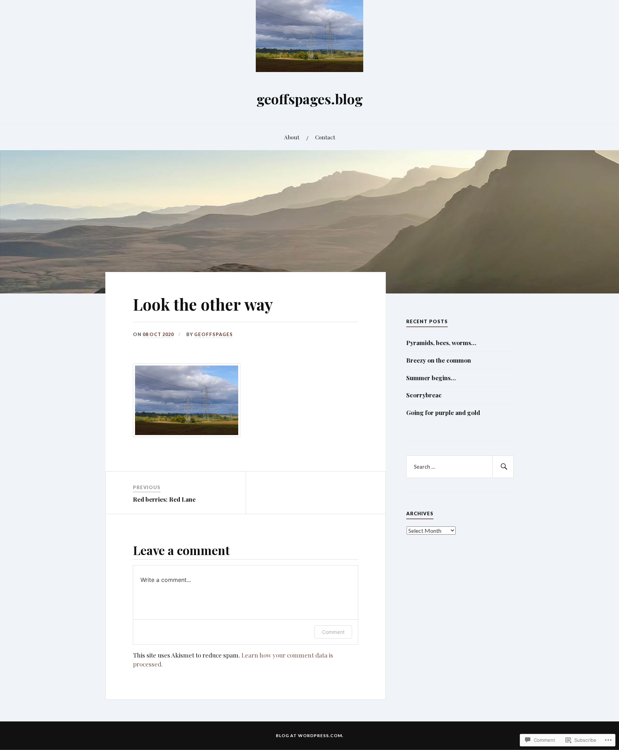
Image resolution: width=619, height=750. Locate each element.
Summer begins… (431, 378)
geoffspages (213, 334)
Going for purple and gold (443, 412)
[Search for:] (460, 466)
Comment (333, 632)
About (291, 137)
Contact (325, 137)
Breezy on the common (438, 360)
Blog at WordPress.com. (310, 735)
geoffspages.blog (309, 99)
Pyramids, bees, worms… (441, 343)
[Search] (503, 466)
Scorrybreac (424, 395)
